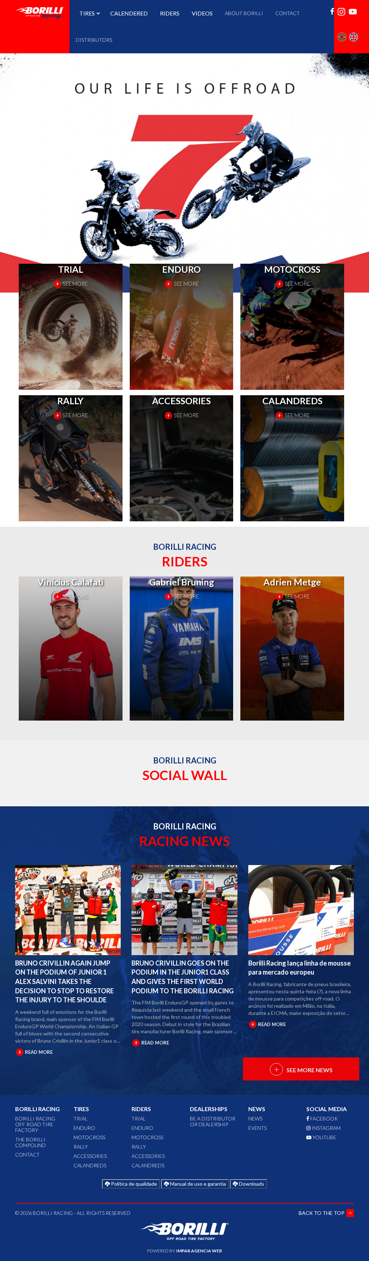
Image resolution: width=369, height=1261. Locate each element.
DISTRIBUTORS (94, 40)
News (255, 1118)
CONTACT (287, 13)
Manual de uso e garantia (197, 1184)
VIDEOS (202, 13)
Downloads (251, 1184)
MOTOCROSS (89, 1137)
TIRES (87, 13)
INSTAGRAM (326, 1128)
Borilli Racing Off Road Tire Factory (35, 1124)
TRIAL (81, 1118)
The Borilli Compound (30, 1142)
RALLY (81, 1147)
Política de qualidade (133, 1184)
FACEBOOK (323, 1118)
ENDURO (84, 1128)
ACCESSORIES (90, 1156)
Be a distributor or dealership (212, 1121)
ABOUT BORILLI (244, 13)
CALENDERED (129, 13)
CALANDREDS (90, 1165)
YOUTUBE (323, 1137)
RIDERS (169, 13)
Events (257, 1128)
